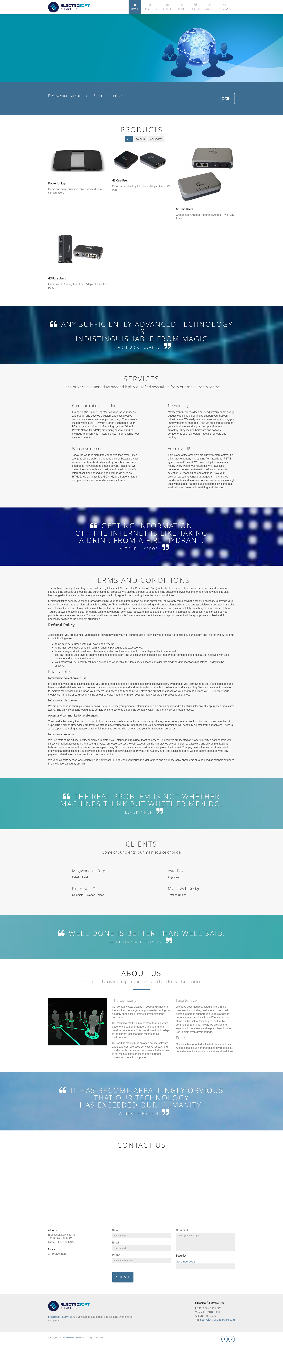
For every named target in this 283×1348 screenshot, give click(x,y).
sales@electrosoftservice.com (216, 1319)
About (209, 9)
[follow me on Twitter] (231, 1339)
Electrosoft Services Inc (74, 1337)
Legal (182, 9)
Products (150, 9)
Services (167, 9)
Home (135, 9)
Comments (182, 1230)
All (129, 139)
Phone (116, 1255)
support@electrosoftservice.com (68, 725)
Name (115, 1230)
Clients (195, 9)
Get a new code (185, 1261)
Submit (123, 1277)
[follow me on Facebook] (224, 1339)
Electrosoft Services (60, 1317)
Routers (140, 139)
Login (225, 98)
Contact (224, 9)
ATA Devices (156, 139)
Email (115, 1242)
